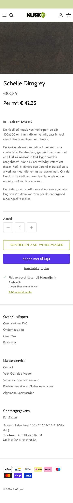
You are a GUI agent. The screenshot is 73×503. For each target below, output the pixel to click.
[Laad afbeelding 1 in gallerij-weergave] (36, 48)
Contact (8, 367)
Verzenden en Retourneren (21, 380)
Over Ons (9, 336)
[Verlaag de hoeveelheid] (8, 227)
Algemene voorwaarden (18, 393)
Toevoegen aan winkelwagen (36, 245)
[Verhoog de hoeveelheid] (31, 227)
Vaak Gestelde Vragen (17, 373)
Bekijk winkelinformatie (20, 292)
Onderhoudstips (13, 329)
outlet (54, 6)
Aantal (7, 219)
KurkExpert (18, 489)
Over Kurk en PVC (15, 323)
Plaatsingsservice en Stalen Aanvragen (28, 386)
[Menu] (4, 15)
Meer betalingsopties (36, 268)
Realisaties (9, 342)
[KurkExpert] (36, 15)
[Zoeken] (13, 15)
